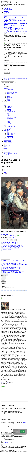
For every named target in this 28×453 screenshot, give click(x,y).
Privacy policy (18, 451)
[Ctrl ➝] (14, 261)
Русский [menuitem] (6, 78)
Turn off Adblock (5, 382)
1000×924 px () (15, 235)
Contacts (13, 450)
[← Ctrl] (6, 249)
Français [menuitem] (18, 78)
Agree (22, 431)
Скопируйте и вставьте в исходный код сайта (12, 433)
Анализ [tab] (5, 173)
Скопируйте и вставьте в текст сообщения (11, 438)
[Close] (15, 82)
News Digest (7, 72)
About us (9, 450)
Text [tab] (5, 172)
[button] (7, 8)
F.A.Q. (5, 450)
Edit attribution (4, 234)
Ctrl (11, 239)
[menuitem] (26, 78)
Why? (13, 295)
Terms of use (12, 451)
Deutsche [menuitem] (22, 78)
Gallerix (7, 442)
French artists (11, 237)
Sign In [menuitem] (5, 79)
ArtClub (7, 102)
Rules (7, 451)
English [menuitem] (10, 78)
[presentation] (15, 174)
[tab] (6, 169)
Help (2, 450)
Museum (6, 85)
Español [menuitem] (14, 78)
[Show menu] (10, 1)
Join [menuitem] (8, 79)
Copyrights (24, 451)
